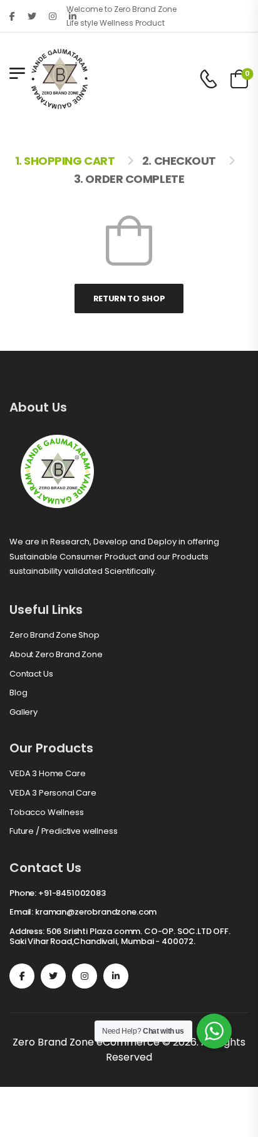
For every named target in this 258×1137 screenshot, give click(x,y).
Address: (26, 931)
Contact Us (31, 674)
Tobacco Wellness (46, 812)
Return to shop (129, 298)
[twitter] (32, 16)
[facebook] (12, 16)
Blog (18, 693)
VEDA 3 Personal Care (52, 793)
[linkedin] (115, 976)
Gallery (23, 712)
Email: (21, 912)
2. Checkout (179, 161)
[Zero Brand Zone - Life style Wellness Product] (59, 79)
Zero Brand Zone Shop (54, 635)
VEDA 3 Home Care (47, 774)
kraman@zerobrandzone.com (96, 912)
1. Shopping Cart (65, 161)
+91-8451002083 (72, 893)
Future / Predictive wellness (63, 831)
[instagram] (52, 16)
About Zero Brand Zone (56, 655)
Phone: (22, 893)
